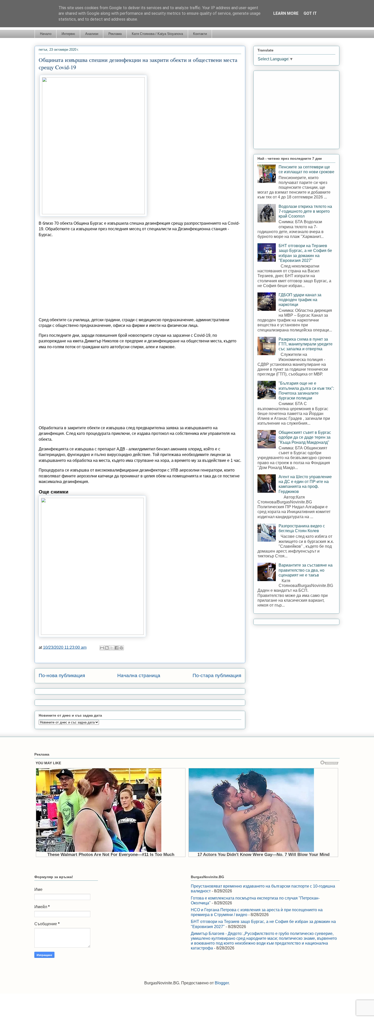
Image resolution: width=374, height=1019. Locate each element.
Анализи (91, 34)
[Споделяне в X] (111, 647)
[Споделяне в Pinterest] (121, 647)
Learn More (285, 13)
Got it (310, 13)
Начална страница (138, 675)
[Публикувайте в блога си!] (106, 647)
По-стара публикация (217, 675)
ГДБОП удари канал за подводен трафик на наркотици (300, 300)
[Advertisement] (140, 277)
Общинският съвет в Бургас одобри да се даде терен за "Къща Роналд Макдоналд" (305, 437)
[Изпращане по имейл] (102, 647)
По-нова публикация (62, 675)
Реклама (115, 34)
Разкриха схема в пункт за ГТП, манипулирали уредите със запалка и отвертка (306, 344)
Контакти (200, 34)
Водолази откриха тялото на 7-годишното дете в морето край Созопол (305, 211)
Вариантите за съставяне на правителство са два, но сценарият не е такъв (306, 570)
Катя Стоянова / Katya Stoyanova (157, 34)
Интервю (68, 34)
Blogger (222, 983)
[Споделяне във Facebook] (116, 647)
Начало (45, 34)
